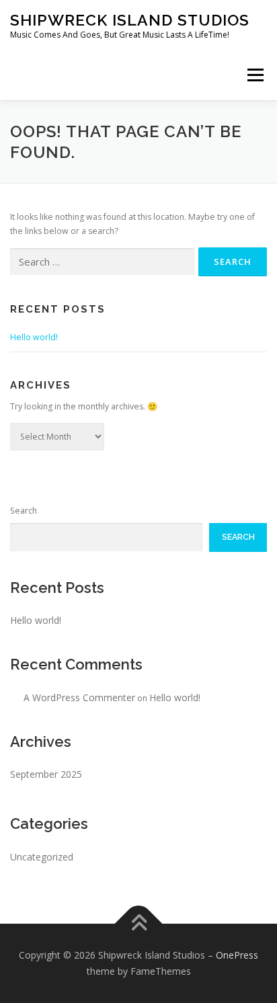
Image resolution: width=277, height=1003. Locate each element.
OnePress (237, 955)
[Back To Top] (139, 924)
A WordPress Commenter (79, 697)
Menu (254, 75)
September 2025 (46, 774)
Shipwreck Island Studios (129, 20)
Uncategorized (41, 856)
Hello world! (34, 337)
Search (23, 510)
